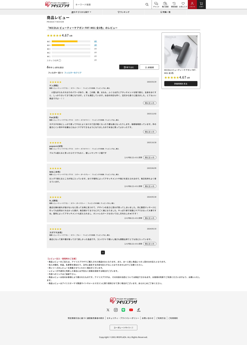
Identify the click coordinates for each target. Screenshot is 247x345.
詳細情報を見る (181, 83)
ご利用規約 (173, 318)
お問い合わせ (147, 318)
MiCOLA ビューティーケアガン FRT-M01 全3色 (76, 27)
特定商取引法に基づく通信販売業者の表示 (86, 318)
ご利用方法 (161, 318)
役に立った (150, 103)
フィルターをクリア (73, 72)
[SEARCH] (147, 4)
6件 (95, 41)
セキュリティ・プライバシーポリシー (123, 318)
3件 (95, 45)
